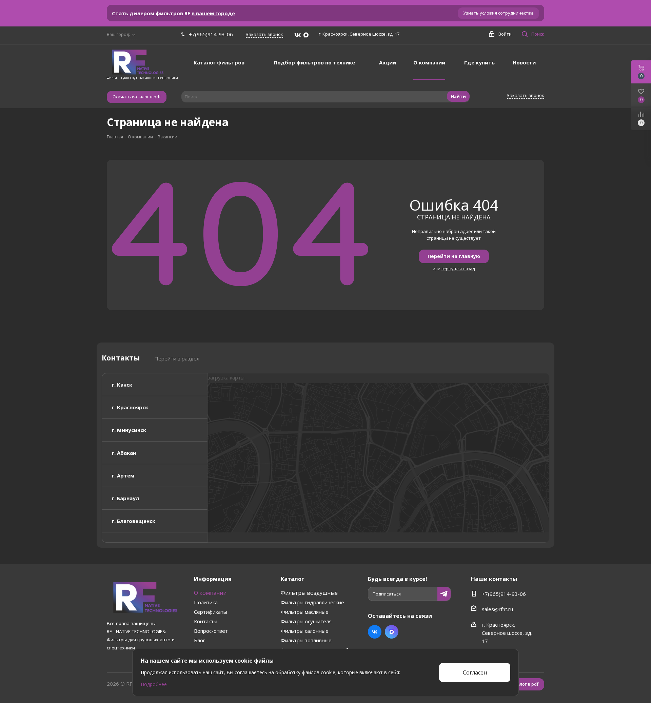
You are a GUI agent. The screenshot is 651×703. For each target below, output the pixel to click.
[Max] (306, 35)
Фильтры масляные (305, 611)
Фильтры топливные (306, 640)
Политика (206, 602)
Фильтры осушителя (306, 621)
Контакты (205, 621)
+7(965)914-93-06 (211, 34)
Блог (199, 640)
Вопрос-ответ (211, 630)
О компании (210, 593)
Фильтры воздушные (309, 593)
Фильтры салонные (305, 630)
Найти (458, 96)
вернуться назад (458, 269)
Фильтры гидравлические (312, 602)
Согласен (475, 672)
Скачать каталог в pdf (137, 97)
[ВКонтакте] (297, 35)
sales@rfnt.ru (497, 609)
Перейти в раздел (176, 358)
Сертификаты (210, 611)
